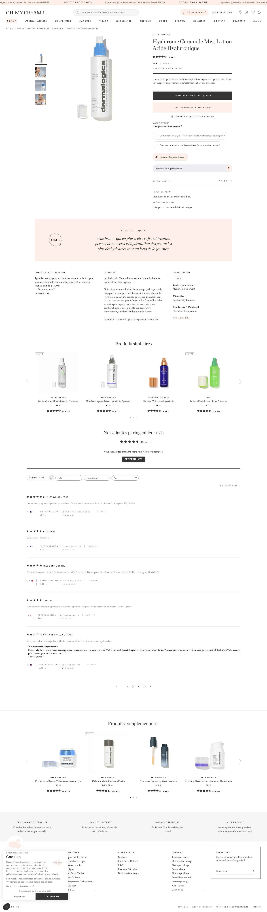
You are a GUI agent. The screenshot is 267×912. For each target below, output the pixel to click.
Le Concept (70, 885)
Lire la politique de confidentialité (20, 886)
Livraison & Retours (128, 861)
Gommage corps (180, 881)
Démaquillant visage (182, 861)
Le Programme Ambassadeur (78, 881)
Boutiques (69, 869)
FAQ (120, 865)
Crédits (256, 907)
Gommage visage (180, 873)
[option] (41, 58)
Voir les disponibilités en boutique (194, 116)
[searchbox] (37, 477)
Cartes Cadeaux (72, 877)
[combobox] (68, 478)
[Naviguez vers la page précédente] (117, 686)
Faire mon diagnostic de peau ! (172, 156)
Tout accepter (51, 896)
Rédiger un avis (133, 459)
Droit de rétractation (128, 873)
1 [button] (130, 797)
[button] (6, 906)
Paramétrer (19, 896)
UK (17, 907)
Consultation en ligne (75, 861)
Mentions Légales (202, 907)
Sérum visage (178, 869)
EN (12, 907)
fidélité (177, 68)
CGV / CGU (183, 907)
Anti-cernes (178, 885)
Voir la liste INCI (182, 318)
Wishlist (224, 181)
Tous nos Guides (180, 857)
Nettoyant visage (180, 865)
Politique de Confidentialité (232, 907)
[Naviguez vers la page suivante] (150, 686)
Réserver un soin (222, 12)
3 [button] (136, 797)
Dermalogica (161, 34)
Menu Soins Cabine (74, 873)
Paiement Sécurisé (127, 869)
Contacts (122, 857)
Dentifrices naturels (182, 877)
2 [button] (133, 797)
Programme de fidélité (75, 857)
